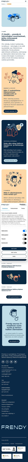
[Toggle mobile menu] (25, 1)
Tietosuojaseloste (5, 443)
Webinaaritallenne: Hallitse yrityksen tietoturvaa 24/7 (12, 290)
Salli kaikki (14, 248)
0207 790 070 (5, 376)
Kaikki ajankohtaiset (13, 297)
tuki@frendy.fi (5, 382)
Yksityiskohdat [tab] (14, 208)
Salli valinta (14, 252)
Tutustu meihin (6, 406)
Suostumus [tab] (5, 208)
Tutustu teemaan (10, 111)
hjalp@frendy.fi (6, 389)
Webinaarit (9, 263)
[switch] (25, 235)
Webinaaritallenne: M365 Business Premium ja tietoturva (11, 266)
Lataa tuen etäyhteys (8, 413)
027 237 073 (5, 392)
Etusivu (3, 4)
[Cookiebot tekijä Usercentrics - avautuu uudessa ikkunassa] (21, 205)
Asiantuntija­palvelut (7, 404)
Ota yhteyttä (13, 341)
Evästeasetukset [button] (19, 443)
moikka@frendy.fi (6, 374)
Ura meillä (4, 415)
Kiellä (14, 256)
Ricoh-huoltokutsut (7, 395)
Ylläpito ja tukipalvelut (8, 402)
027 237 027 (5, 384)
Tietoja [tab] (23, 208)
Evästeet (12, 443)
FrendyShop (5, 411)
